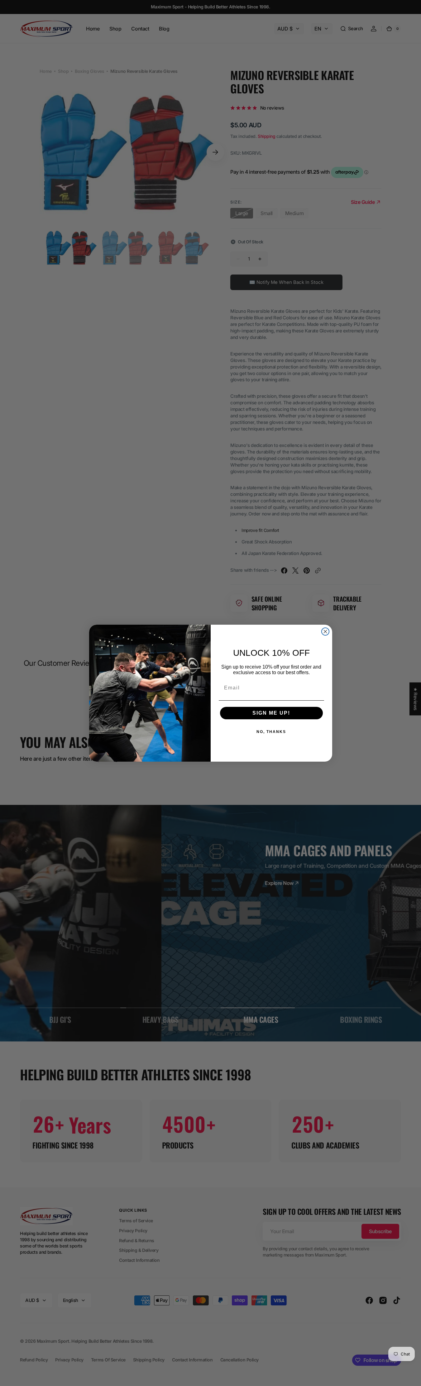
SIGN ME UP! (271, 713)
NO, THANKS (271, 732)
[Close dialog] (325, 631)
